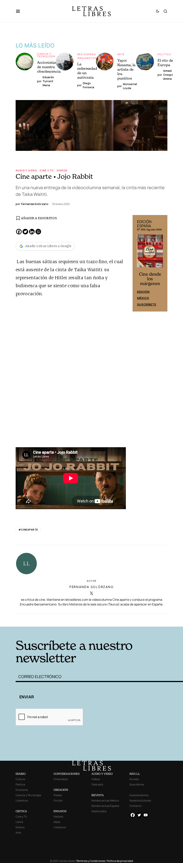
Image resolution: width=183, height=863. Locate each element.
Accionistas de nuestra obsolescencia (49, 67)
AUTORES (125, 620)
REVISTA (98, 795)
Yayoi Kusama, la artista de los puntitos (126, 69)
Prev (138, 263)
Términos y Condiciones (90, 861)
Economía (22, 790)
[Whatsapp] (38, 231)
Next (161, 263)
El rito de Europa (165, 62)
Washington (87, 58)
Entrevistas (61, 779)
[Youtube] (145, 815)
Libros (19, 822)
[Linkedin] (32, 231)
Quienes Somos (138, 795)
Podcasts (97, 784)
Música (20, 827)
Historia (58, 816)
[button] (20, 11)
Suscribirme (136, 784)
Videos (62, 170)
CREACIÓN (61, 789)
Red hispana (86, 54)
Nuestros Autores (140, 800)
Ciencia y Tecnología (46, 55)
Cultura (20, 779)
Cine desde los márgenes (150, 279)
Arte (121, 54)
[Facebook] (19, 231)
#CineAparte (28, 529)
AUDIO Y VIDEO (102, 773)
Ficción (58, 800)
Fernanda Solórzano (91, 587)
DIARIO (21, 773)
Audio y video (26, 170)
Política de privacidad (120, 861)
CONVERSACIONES (67, 773)
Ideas (57, 822)
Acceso (134, 779)
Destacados (99, 811)
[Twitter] (25, 231)
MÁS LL (134, 773)
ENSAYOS (60, 811)
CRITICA (21, 811)
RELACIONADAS (49, 620)
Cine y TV (47, 170)
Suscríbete (146, 304)
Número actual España (105, 806)
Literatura (22, 800)
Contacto (135, 806)
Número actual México (105, 800)
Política (164, 54)
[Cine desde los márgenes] (150, 253)
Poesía (58, 795)
